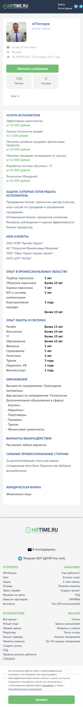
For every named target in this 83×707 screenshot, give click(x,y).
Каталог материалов (67, 637)
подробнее (47, 685)
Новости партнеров (15, 599)
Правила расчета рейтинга (19, 654)
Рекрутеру (9, 632)
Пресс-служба (11, 590)
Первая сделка (12, 628)
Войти (61, 4)
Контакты (9, 604)
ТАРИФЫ (74, 599)
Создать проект (70, 590)
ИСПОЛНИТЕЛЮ (13, 613)
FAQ (77, 595)
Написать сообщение (32, 69)
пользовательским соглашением (25, 688)
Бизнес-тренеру (13, 637)
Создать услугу (12, 645)
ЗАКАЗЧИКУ (72, 567)
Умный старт (11, 624)
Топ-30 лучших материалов (63, 641)
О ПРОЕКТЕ (10, 567)
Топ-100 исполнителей (66, 604)
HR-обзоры (10, 573)
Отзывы (7, 586)
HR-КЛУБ (74, 613)
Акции (7, 582)
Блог (6, 577)
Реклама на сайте (14, 595)
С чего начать (71, 582)
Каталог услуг (71, 577)
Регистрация (65, 8)
